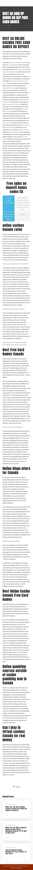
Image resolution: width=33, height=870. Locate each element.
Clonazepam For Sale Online (13, 104)
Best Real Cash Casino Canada (11, 541)
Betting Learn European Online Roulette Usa (16, 264)
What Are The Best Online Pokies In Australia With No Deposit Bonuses (16, 809)
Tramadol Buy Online (9, 88)
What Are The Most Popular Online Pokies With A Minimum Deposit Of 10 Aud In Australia (16, 830)
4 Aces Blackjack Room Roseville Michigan (15, 342)
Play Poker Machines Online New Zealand (14, 345)
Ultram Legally (22, 69)
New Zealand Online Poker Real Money (14, 309)
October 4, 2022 (11, 804)
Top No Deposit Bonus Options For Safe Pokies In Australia (16, 852)
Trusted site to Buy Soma (10, 72)
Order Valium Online (15, 81)
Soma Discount (7, 123)
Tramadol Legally (13, 65)
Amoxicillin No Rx (24, 130)
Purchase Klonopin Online (16, 62)
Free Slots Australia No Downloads (13, 427)
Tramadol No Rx (14, 132)
